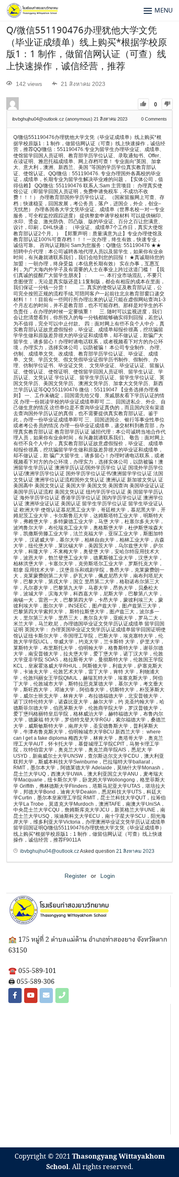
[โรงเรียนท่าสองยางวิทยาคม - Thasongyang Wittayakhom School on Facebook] (15, 995)
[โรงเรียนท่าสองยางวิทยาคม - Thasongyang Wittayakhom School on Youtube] (30, 995)
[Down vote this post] (167, 104)
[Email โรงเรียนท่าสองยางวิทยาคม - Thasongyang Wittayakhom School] (46, 995)
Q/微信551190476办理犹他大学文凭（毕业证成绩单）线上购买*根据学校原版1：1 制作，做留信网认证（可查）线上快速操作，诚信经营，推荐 (86, 48)
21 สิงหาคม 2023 (135, 851)
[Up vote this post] (143, 104)
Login (107, 875)
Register (76, 875)
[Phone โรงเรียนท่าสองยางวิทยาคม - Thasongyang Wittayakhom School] (62, 995)
